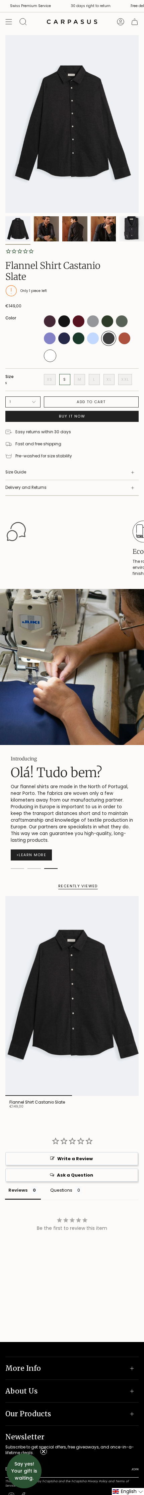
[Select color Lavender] (50, 343)
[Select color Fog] (93, 326)
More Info (23, 1368)
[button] (128, 1491)
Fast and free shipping (38, 444)
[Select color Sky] (93, 343)
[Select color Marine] (64, 343)
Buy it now (72, 416)
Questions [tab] (61, 1177)
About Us (21, 1391)
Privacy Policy (97, 1481)
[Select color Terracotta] (124, 343)
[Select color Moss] (78, 343)
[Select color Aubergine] (50, 326)
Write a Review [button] (75, 1145)
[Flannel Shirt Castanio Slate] (72, 982)
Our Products (28, 1413)
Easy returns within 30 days (43, 432)
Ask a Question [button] (75, 1161)
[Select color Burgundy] (78, 326)
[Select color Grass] (122, 326)
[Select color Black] (64, 326)
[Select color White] (50, 361)
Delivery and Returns (26, 487)
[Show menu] (8, 21)
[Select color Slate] (108, 344)
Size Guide (15, 472)
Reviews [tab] (18, 1177)
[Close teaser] (43, 1451)
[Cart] (135, 21)
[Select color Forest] (107, 326)
